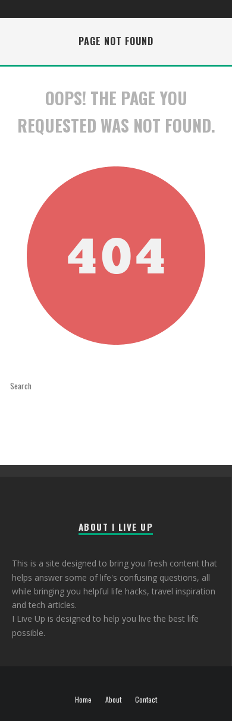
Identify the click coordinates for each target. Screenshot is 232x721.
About (113, 699)
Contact (146, 699)
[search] (95, 385)
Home (83, 699)
